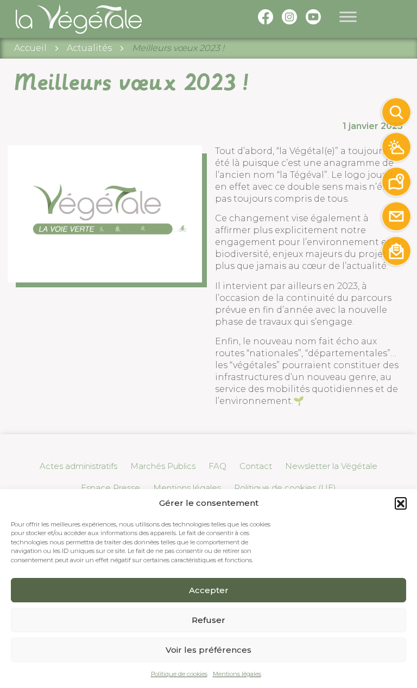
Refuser (208, 620)
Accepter (209, 590)
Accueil (30, 48)
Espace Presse (110, 488)
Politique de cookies (179, 674)
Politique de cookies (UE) (285, 488)
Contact (255, 466)
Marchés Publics (162, 466)
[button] (400, 503)
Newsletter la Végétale (331, 466)
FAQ (217, 466)
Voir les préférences (208, 650)
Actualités (89, 48)
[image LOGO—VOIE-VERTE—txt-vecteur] (105, 213)
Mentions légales (237, 674)
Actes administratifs (78, 466)
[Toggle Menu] (348, 17)
